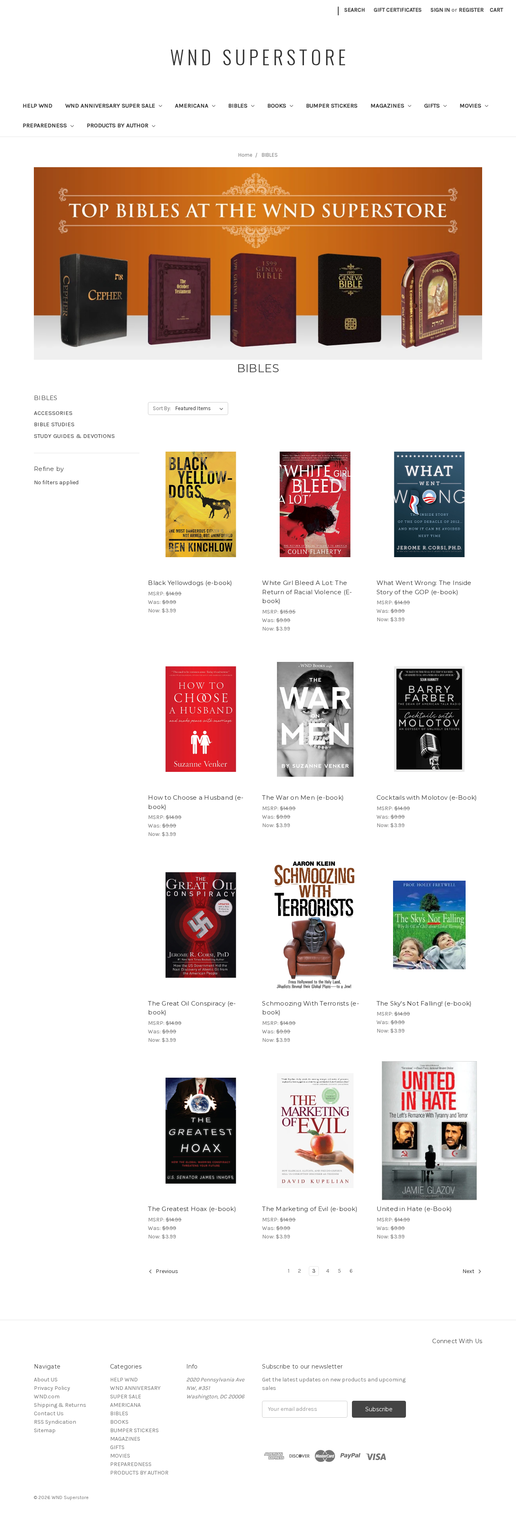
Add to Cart (201, 519)
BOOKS (277, 105)
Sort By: (162, 408)
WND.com (47, 1396)
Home (245, 155)
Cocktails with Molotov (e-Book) (427, 797)
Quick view (200, 490)
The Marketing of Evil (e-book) (310, 1209)
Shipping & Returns (60, 1405)
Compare (198, 505)
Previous (166, 1271)
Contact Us (49, 1413)
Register (471, 9)
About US (46, 1379)
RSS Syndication (55, 1421)
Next (469, 1271)
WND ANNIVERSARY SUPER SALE (111, 105)
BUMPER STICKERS (332, 105)
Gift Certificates (398, 9)
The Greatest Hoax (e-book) (192, 1209)
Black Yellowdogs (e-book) (190, 583)
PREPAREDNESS (46, 125)
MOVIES (471, 105)
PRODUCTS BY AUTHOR (118, 125)
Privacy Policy (52, 1388)
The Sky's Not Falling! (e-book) (424, 1003)
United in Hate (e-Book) (414, 1209)
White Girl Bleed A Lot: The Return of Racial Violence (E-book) (307, 592)
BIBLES (238, 105)
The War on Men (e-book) (303, 797)
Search (354, 9)
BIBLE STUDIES (54, 424)
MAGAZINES (388, 105)
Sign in (440, 9)
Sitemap (45, 1430)
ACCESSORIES (53, 413)
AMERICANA (192, 105)
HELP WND (37, 105)
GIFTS (432, 105)
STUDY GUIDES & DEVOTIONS (74, 436)
